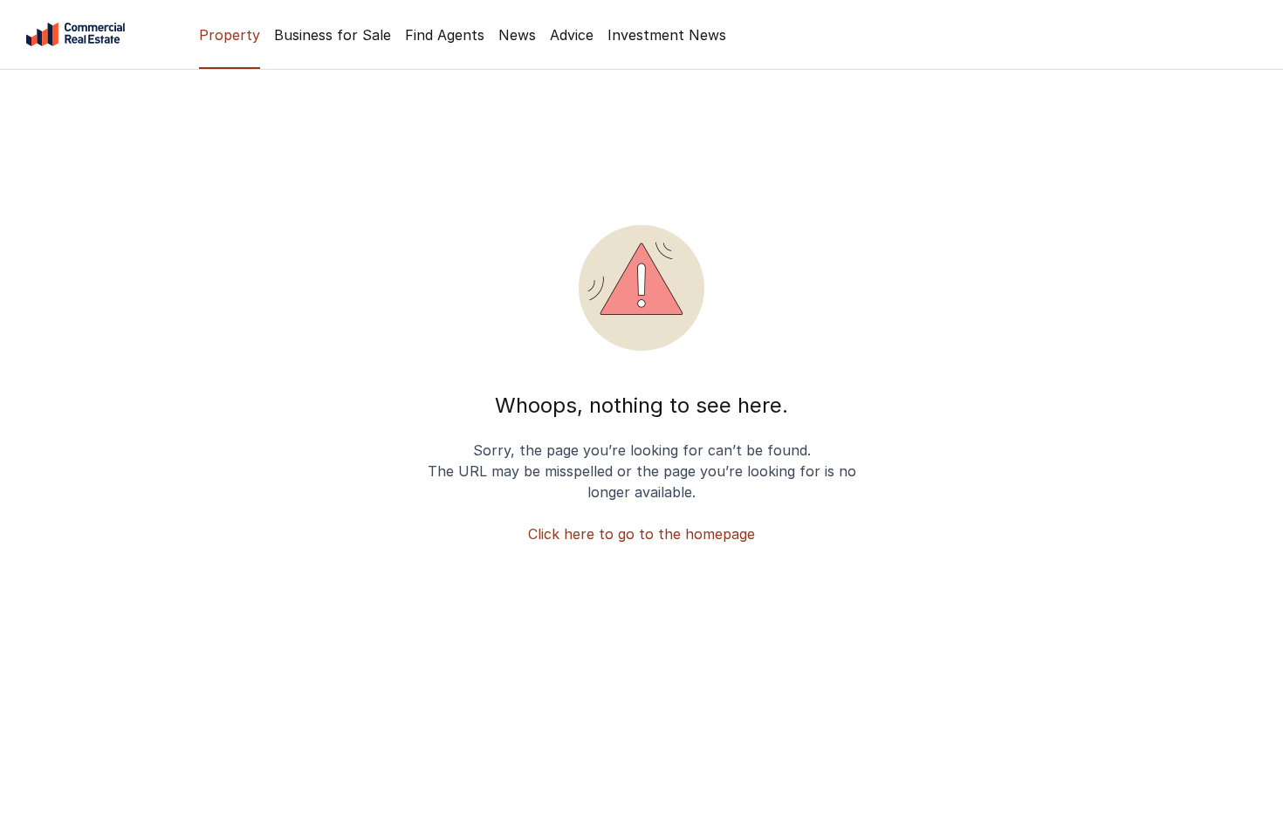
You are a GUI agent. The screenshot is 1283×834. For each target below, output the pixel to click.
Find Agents (444, 35)
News (517, 35)
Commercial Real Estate (75, 35)
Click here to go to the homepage (641, 534)
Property (229, 35)
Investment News (666, 35)
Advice (571, 35)
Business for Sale (332, 35)
